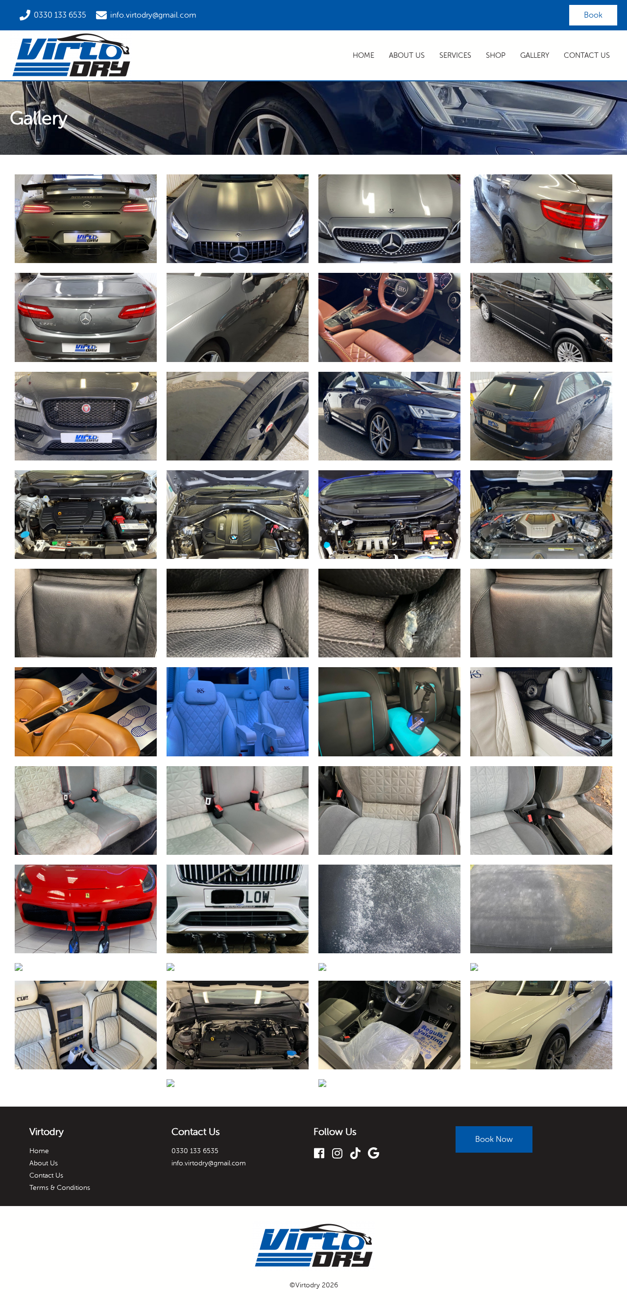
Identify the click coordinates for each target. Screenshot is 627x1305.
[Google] (377, 1153)
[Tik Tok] (359, 1153)
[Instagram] (341, 1153)
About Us (407, 55)
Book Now (494, 1139)
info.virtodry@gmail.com (153, 15)
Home (363, 55)
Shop (496, 55)
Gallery (534, 55)
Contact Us (587, 55)
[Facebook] (323, 1153)
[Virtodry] (71, 55)
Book (593, 15)
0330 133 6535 (60, 15)
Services (455, 55)
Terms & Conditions (59, 1187)
